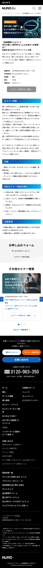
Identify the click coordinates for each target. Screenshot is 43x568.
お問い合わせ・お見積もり (12, 444)
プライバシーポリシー (11, 481)
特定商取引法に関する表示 (13, 485)
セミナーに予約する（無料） (21, 315)
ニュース (26, 392)
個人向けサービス (9, 497)
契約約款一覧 (7, 472)
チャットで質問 (8, 452)
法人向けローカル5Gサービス (14, 501)
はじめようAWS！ (9, 416)
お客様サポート (28, 387)
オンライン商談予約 (31, 352)
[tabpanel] (21, 297)
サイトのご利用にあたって (13, 476)
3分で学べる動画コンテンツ (11, 421)
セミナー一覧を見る (20, 329)
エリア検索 (19, 460)
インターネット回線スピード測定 (11, 433)
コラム (5, 427)
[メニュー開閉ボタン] (39, 8)
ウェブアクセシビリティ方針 (14, 505)
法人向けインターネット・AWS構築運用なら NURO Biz (21, 563)
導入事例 (6, 400)
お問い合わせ (21, 359)
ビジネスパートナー (30, 400)
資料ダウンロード (12, 352)
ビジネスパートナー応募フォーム (14, 464)
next (41, 299)
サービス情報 (7, 396)
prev (1, 299)
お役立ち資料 (7, 456)
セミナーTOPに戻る (22, 257)
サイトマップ (7, 489)
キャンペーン (27, 396)
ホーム (4, 13)
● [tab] (18, 324)
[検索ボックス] (34, 8)
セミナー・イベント (14, 13)
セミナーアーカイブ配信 (11, 410)
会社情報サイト (8, 493)
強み (4, 392)
